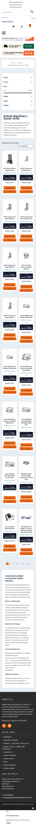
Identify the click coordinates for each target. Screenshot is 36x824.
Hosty (29, 182)
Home (13, 63)
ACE (12, 182)
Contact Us (8, 752)
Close (8, 823)
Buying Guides (9, 768)
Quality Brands (10, 755)
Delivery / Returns (11, 740)
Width (6, 96)
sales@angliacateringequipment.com (18, 797)
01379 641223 (7, 21)
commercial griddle (18, 681)
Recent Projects (10, 765)
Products (20, 63)
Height (6, 105)
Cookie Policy (9, 758)
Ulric (18, 806)
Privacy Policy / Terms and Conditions (13, 747)
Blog (6, 762)
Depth (6, 101)
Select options (26, 188)
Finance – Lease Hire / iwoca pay (16, 743)
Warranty (8, 737)
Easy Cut (12, 541)
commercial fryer (10, 683)
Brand (6, 77)
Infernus (28, 492)
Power (6, 82)
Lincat (29, 332)
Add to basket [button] (9, 188)
